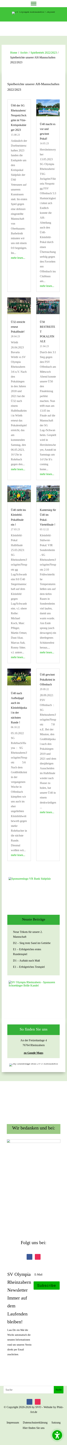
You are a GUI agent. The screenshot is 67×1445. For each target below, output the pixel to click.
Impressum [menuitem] (13, 1422)
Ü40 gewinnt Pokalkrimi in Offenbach (47, 679)
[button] (47, 1285)
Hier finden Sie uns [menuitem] (33, 1428)
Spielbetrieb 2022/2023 (44, 52)
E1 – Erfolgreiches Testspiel (29, 966)
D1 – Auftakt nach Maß (26, 960)
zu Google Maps (33, 1052)
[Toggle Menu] (33, 3)
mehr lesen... (18, 257)
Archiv (24, 52)
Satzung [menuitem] (56, 1422)
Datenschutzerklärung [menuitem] (35, 1422)
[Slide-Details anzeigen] (34, 893)
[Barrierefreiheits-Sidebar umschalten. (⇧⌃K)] (57, 1435)
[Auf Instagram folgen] (38, 1257)
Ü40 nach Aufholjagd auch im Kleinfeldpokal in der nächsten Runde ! (19, 708)
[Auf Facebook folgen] (29, 1257)
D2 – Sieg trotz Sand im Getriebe (32, 943)
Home (13, 52)
